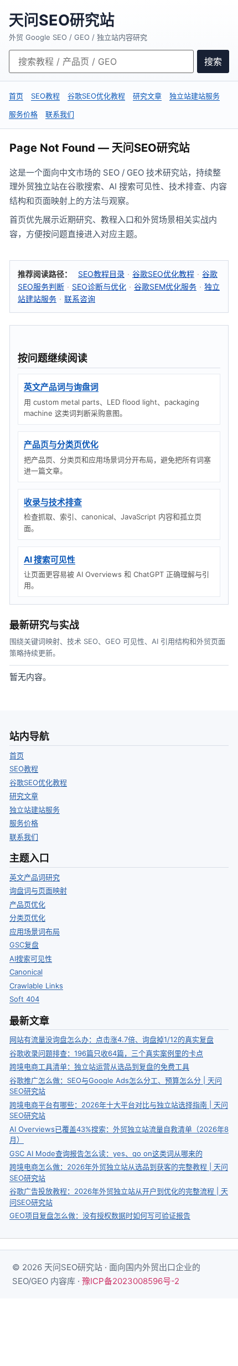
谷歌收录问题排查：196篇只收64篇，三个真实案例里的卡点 (106, 1053)
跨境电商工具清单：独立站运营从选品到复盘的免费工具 (99, 1066)
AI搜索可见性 (30, 958)
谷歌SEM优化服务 (165, 286)
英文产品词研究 (34, 877)
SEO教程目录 (101, 274)
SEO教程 (45, 95)
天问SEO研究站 (62, 20)
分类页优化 (27, 917)
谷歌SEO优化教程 (96, 95)
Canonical (26, 971)
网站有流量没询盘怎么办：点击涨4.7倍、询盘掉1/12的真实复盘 (111, 1039)
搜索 (213, 61)
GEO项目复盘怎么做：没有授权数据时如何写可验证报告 (99, 1215)
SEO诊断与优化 (99, 286)
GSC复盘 (24, 944)
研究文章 (147, 95)
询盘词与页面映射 (38, 890)
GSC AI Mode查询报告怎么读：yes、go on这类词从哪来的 (106, 1153)
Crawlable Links (36, 985)
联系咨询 (79, 298)
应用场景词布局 (34, 931)
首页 (16, 95)
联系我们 (59, 114)
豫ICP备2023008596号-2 (130, 1281)
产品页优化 (27, 904)
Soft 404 (24, 998)
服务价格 (23, 114)
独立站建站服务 (194, 95)
